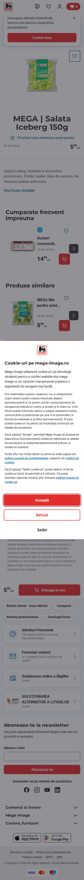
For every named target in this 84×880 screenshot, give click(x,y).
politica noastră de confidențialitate (26, 458)
